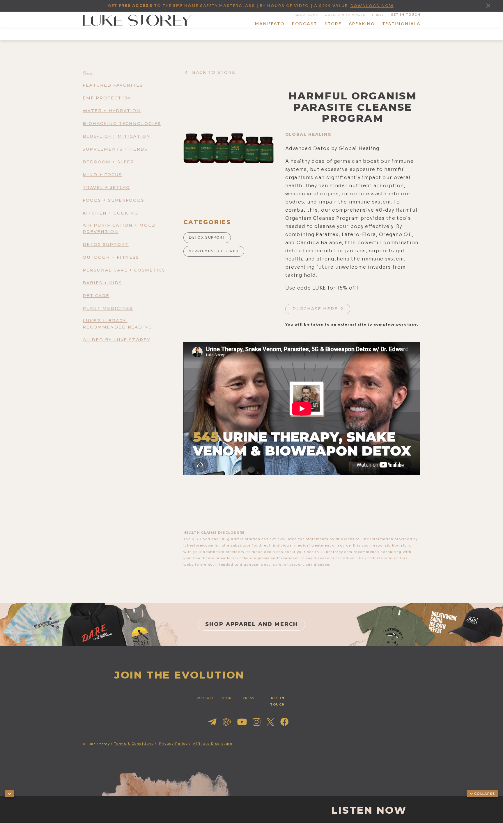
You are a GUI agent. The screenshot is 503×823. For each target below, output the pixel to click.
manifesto (270, 23)
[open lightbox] (228, 148)
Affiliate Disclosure (212, 744)
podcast (304, 23)
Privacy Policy (173, 744)
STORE (228, 698)
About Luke (306, 15)
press (378, 15)
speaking (362, 23)
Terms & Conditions (134, 744)
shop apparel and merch (251, 624)
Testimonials (401, 23)
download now (372, 5)
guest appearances (345, 15)
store (333, 23)
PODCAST (205, 698)
